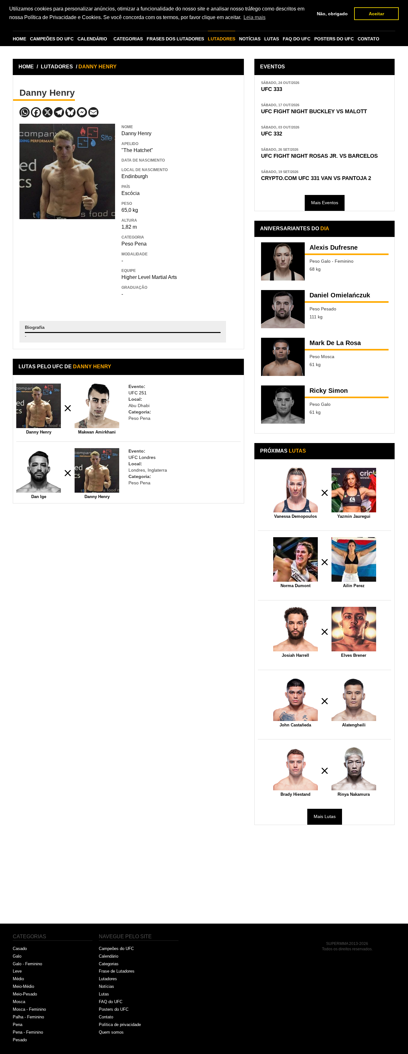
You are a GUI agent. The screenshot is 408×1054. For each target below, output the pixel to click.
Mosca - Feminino (29, 1009)
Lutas (104, 994)
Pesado (20, 1039)
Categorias (109, 963)
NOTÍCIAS (249, 38)
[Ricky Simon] (283, 404)
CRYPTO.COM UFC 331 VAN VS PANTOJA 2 (316, 178)
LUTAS (271, 38)
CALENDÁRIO (92, 38)
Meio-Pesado (25, 994)
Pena (17, 1024)
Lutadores (108, 978)
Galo (17, 956)
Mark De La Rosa (335, 342)
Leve (17, 971)
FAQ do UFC (110, 1001)
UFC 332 (271, 134)
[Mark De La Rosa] (283, 357)
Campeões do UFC (116, 948)
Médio (18, 978)
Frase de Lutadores (117, 971)
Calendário (108, 956)
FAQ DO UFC (296, 38)
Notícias (106, 986)
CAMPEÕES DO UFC (52, 38)
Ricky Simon (329, 390)
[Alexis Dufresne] (283, 261)
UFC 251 (137, 392)
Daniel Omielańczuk (340, 295)
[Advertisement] (67, 265)
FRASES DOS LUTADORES (175, 38)
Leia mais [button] (255, 17)
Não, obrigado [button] (332, 13)
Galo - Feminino (27, 963)
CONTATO (368, 38)
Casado (20, 948)
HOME (19, 38)
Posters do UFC (113, 1009)
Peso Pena (134, 243)
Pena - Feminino (28, 1032)
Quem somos (111, 1032)
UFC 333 (271, 89)
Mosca (19, 1001)
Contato (106, 1017)
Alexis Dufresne (334, 247)
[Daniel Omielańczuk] (283, 309)
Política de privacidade (120, 1024)
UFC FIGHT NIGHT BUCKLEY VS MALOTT (314, 111)
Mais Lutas (325, 816)
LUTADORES (221, 38)
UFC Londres (142, 457)
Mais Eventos (324, 202)
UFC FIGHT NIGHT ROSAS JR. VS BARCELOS (319, 156)
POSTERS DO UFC (334, 38)
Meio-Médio (23, 986)
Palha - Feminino (28, 1017)
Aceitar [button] (376, 13)
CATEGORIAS (128, 38)
